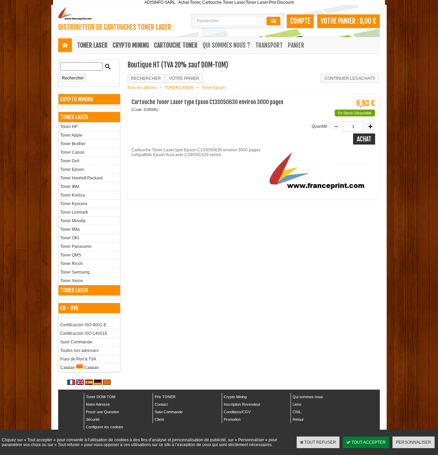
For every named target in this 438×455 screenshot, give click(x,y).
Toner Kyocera (73, 203)
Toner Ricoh (71, 263)
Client (159, 419)
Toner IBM (69, 186)
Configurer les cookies (104, 427)
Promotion (232, 419)
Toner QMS (70, 255)
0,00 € (368, 21)
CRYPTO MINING (131, 45)
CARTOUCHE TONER (175, 45)
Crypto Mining (235, 397)
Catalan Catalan (79, 367)
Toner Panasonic (76, 246)
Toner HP (69, 126)
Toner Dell (69, 161)
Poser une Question (102, 412)
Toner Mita (70, 229)
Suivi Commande (76, 342)
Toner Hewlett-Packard (81, 178)
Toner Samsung (75, 272)
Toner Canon (72, 152)
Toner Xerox (71, 280)
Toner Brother (73, 143)
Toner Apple (71, 135)
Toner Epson (72, 169)
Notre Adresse (98, 404)
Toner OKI (69, 238)
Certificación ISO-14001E (83, 333)
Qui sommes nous (308, 397)
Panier (296, 45)
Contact (161, 404)
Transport (269, 45)
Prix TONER (165, 397)
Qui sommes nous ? (226, 45)
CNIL (297, 412)
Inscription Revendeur (242, 404)
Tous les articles (142, 87)
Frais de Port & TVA (78, 359)
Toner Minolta (73, 220)
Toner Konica (72, 195)
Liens (297, 404)
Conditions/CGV (237, 412)
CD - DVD (69, 308)
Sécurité (93, 419)
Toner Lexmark (74, 212)
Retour (298, 419)
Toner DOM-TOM (100, 397)
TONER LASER (92, 45)
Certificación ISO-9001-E (83, 325)
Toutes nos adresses (79, 350)
